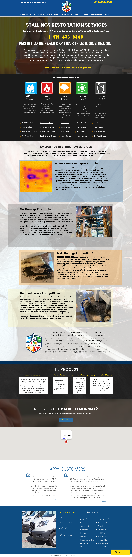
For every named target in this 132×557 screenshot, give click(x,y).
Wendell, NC (102, 540)
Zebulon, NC (102, 547)
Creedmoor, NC (86, 529)
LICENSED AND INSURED (34, 2)
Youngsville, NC (103, 543)
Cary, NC (83, 522)
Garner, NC (84, 543)
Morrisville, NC (103, 522)
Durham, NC (84, 533)
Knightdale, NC (103, 519)
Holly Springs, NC (86, 547)
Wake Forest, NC (104, 536)
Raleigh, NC (102, 526)
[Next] (20, 123)
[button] (96, 14)
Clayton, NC (84, 526)
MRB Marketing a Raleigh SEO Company (67, 556)
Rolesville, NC (103, 529)
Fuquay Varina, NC (87, 540)
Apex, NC (83, 519)
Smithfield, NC (103, 533)
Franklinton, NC (86, 536)
